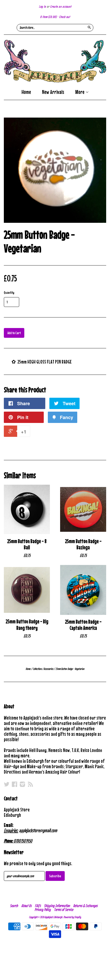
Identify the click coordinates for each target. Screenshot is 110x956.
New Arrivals (53, 92)
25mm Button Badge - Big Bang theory (27, 624)
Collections (37, 669)
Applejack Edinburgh (53, 917)
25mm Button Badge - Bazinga (83, 544)
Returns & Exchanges (85, 905)
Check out (64, 17)
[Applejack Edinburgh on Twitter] (6, 784)
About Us (26, 905)
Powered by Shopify (72, 917)
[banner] (55, 61)
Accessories (48, 669)
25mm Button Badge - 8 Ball (27, 544)
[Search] (89, 27)
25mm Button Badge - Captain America (83, 625)
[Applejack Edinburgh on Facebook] (14, 784)
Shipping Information (57, 905)
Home (26, 92)
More (80, 92)
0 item (48, 17)
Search (14, 905)
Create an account (60, 6)
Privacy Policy (43, 909)
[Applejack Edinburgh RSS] (30, 784)
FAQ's (38, 905)
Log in (42, 6)
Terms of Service (63, 909)
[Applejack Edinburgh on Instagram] (22, 784)
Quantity (9, 292)
